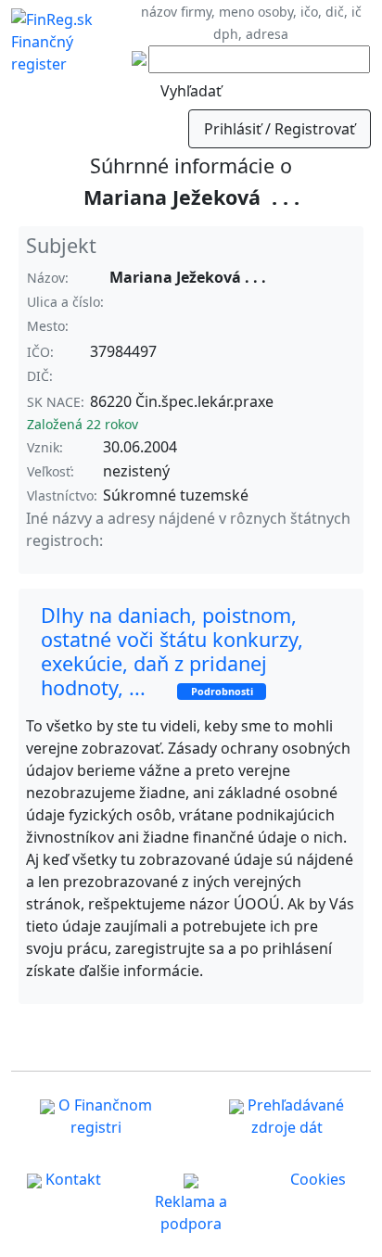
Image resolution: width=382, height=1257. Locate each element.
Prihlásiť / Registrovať (279, 129)
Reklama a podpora (191, 1212)
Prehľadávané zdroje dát (294, 1116)
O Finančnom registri (103, 1116)
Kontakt (71, 1179)
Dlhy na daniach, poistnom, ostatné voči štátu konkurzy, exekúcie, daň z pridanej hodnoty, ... (172, 651)
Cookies (318, 1179)
